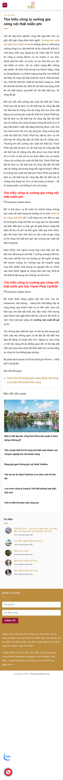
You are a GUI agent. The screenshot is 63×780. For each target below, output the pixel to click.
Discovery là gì (21, 551)
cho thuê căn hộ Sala (25, 634)
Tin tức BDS (9, 15)
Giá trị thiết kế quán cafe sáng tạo (21, 502)
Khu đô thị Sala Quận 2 (38, 642)
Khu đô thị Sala (19, 642)
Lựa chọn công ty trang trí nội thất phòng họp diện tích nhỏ (30, 490)
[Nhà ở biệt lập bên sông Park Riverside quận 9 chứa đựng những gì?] (31, 415)
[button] (4, 5)
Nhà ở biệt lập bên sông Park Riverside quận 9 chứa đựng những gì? (31, 438)
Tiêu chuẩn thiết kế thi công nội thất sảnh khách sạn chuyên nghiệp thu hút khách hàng (31, 452)
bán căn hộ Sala (49, 638)
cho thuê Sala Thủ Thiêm (28, 638)
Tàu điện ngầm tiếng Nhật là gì (28, 541)
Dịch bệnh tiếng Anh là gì (26, 570)
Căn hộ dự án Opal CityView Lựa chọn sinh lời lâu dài (30, 476)
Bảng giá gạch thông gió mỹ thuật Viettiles (26, 464)
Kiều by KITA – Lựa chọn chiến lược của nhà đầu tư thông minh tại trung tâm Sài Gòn (35, 529)
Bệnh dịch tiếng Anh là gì (25, 560)
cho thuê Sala (42, 634)
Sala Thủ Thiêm (26, 646)
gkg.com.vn (7, 664)
